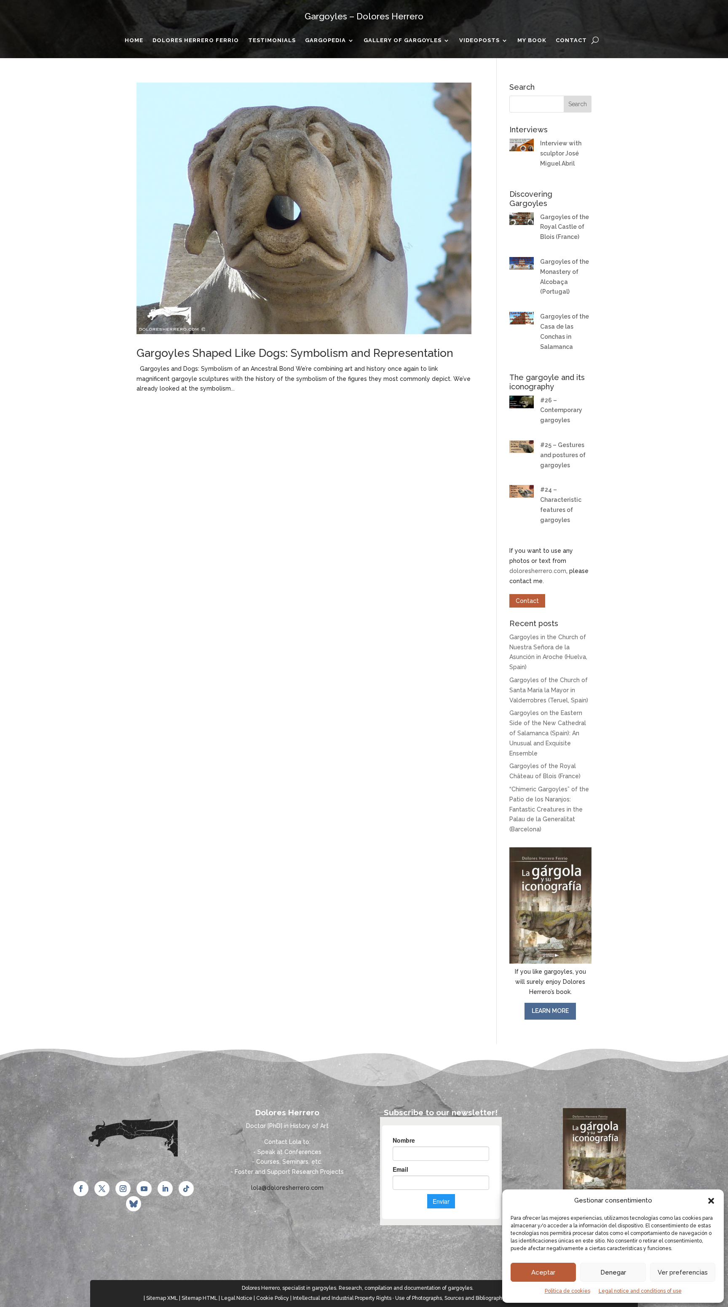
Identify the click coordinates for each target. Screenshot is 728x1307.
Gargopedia (325, 40)
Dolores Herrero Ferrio (196, 40)
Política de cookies (567, 1291)
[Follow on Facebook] (80, 1188)
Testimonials (272, 40)
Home (134, 40)
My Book (531, 40)
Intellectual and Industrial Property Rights (342, 1298)
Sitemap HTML (199, 1298)
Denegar (613, 1272)
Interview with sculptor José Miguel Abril (560, 153)
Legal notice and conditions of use (640, 1291)
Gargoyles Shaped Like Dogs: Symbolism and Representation (294, 353)
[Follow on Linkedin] (165, 1188)
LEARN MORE (550, 1010)
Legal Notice (236, 1298)
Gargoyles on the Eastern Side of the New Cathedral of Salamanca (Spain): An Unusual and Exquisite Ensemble (547, 733)
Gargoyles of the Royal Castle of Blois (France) (564, 227)
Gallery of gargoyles (403, 40)
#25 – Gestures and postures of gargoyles (563, 455)
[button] (711, 1201)
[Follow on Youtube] (144, 1188)
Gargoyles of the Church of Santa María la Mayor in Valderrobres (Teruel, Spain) (548, 690)
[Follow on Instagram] (123, 1188)
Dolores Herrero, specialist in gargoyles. (289, 1288)
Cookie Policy (272, 1298)
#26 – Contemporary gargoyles (561, 410)
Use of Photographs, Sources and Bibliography (450, 1298)
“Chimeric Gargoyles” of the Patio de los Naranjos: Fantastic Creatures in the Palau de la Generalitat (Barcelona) (549, 809)
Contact (571, 40)
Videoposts (479, 40)
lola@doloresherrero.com (287, 1187)
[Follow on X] (102, 1188)
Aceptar (543, 1272)
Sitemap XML (162, 1298)
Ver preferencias (683, 1272)
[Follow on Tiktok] (186, 1188)
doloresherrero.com (537, 571)
